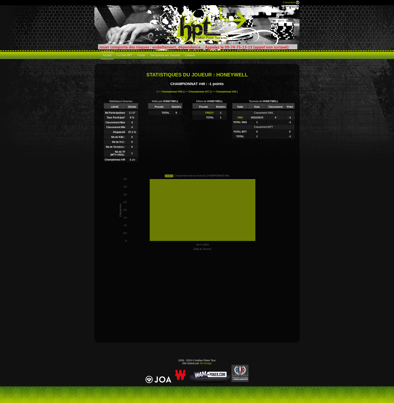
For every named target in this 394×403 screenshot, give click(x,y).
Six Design (206, 363)
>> (170, 91)
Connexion (289, 2)
